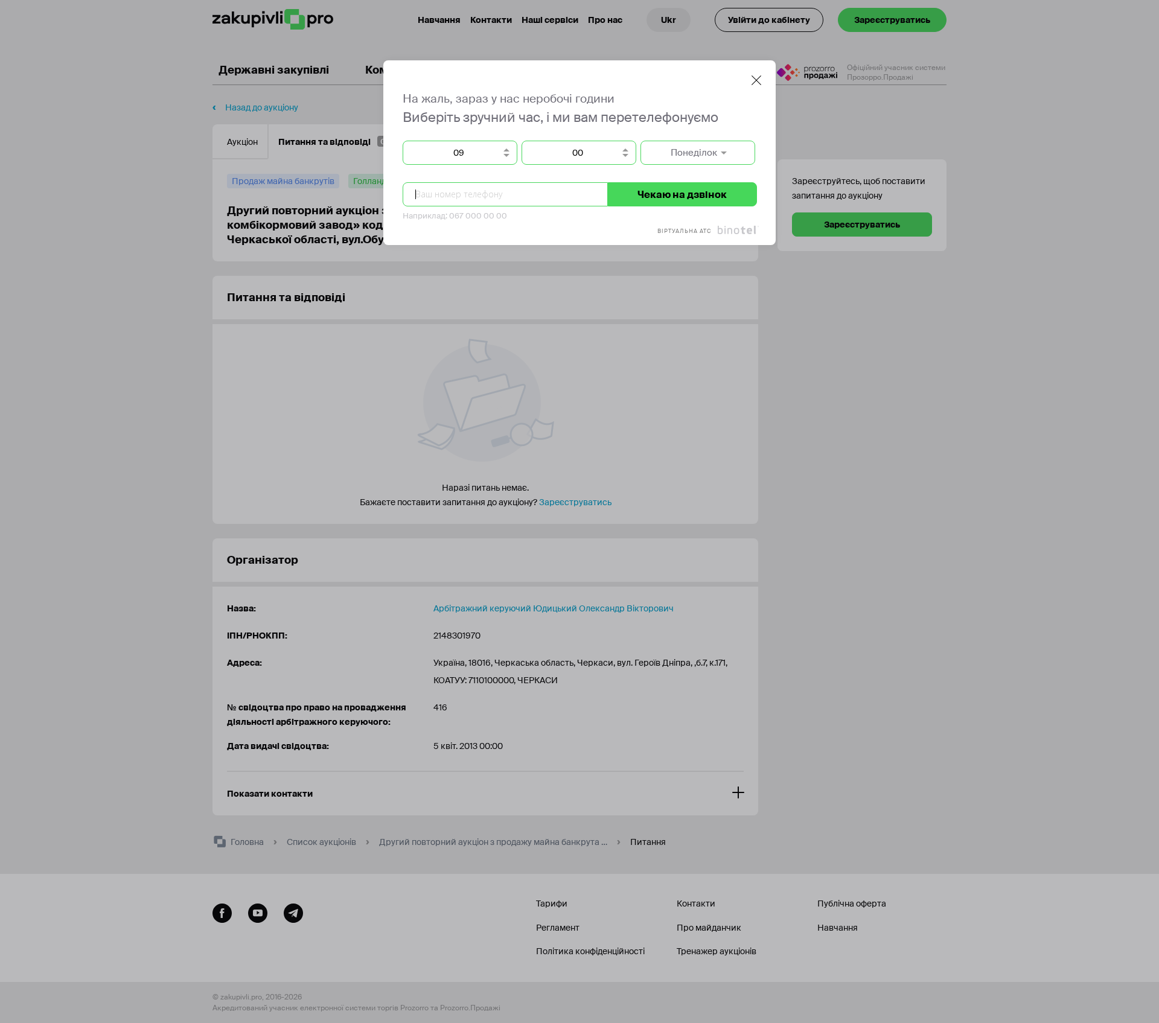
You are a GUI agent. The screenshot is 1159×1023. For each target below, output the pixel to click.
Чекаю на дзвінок (682, 194)
